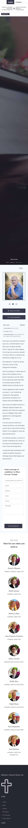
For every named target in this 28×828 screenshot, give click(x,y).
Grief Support (6, 818)
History (4, 808)
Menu (6, 14)
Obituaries (12, 262)
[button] (9, 304)
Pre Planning (6, 815)
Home (7, 262)
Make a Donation (14, 311)
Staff (3, 805)
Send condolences (14, 317)
